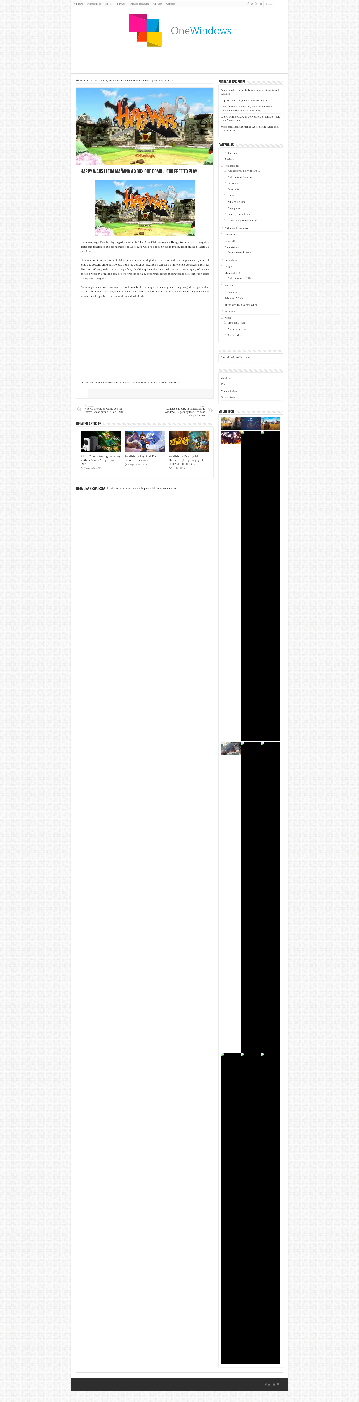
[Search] (285, 4)
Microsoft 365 (94, 3)
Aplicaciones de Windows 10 (244, 170)
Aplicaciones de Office (240, 277)
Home (82, 80)
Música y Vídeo (237, 201)
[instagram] (260, 3)
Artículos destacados (139, 3)
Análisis (229, 159)
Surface (121, 3)
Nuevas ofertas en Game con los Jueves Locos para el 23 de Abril (104, 409)
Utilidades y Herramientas (242, 220)
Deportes (233, 183)
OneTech (157, 3)
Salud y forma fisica (239, 214)
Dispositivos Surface (239, 252)
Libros (231, 195)
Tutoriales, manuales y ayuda (241, 304)
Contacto (170, 3)
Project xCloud (236, 322)
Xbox (228, 317)
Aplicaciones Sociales (240, 176)
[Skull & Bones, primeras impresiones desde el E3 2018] (231, 748)
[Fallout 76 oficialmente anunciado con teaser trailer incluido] (231, 1208)
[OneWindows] (179, 30)
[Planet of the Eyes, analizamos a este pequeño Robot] (231, 437)
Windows (78, 3)
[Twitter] (252, 3)
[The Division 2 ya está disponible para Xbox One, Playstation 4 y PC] (251, 586)
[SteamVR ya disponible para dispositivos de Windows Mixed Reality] (251, 423)
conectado (138, 488)
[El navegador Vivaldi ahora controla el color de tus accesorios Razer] (270, 586)
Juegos (228, 266)
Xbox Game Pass (237, 328)
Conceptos (231, 234)
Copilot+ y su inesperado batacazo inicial (244, 100)
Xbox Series (234, 335)
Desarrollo (230, 241)
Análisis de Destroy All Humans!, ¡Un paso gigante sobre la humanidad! (186, 459)
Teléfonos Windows (236, 298)
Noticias (93, 80)
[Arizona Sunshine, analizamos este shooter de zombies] (231, 423)
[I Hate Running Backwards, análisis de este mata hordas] (251, 897)
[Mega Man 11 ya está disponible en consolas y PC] (270, 1208)
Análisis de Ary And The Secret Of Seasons (141, 458)
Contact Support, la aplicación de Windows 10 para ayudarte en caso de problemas (185, 411)
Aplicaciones (232, 165)
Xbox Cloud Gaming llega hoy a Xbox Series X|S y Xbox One (101, 459)
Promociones (232, 291)
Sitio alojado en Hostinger (235, 357)
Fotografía (233, 189)
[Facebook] (248, 3)
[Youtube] (256, 3)
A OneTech (231, 152)
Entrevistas (231, 260)
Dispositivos (232, 247)
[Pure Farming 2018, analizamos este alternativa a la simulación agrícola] (270, 423)
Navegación (234, 208)
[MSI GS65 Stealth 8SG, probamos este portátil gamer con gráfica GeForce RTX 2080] (270, 897)
